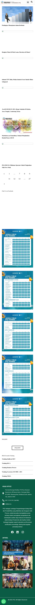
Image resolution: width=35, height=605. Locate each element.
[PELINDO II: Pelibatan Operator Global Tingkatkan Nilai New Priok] (17, 144)
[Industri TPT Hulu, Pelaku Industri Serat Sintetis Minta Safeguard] (17, 58)
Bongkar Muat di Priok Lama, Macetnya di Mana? (16, 52)
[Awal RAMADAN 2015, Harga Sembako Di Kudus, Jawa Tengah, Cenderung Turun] (17, 88)
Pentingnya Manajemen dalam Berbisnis (13, 25)
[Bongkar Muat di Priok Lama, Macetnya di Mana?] (17, 31)
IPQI (14, 600)
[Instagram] (22, 532)
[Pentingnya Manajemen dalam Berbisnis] (17, 7)
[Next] (4, 184)
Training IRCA (6, 463)
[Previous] (4, 173)
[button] (28, 2)
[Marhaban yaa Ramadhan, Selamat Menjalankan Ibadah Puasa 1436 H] (17, 117)
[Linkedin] (17, 532)
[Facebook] (12, 532)
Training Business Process (9, 467)
